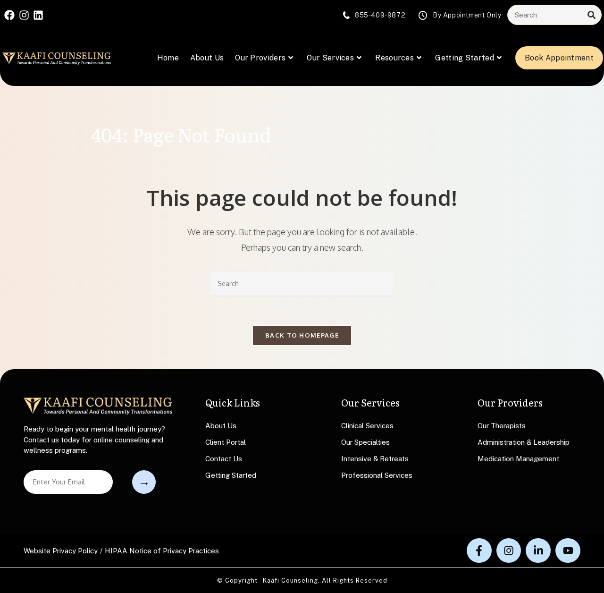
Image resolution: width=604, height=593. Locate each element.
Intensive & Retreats (375, 459)
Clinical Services (367, 426)
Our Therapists (502, 426)
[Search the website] (554, 14)
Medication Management (518, 459)
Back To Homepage (302, 335)
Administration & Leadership (524, 442)
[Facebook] (9, 15)
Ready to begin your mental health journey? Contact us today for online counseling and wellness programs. (94, 439)
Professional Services (376, 475)
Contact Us (223, 459)
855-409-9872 (380, 15)
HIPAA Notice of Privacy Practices (162, 551)
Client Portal (225, 442)
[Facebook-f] (479, 550)
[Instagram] (24, 15)
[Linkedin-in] (538, 550)
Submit (144, 482)
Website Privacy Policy (61, 551)
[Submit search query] (591, 15)
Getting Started (230, 475)
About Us (220, 426)
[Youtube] (567, 550)
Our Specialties (365, 442)
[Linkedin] (38, 15)
